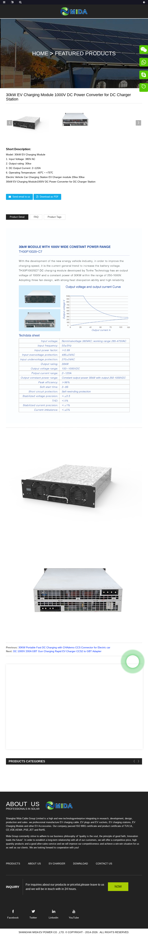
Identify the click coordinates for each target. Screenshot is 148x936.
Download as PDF (49, 196)
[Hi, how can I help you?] (143, 88)
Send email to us (21, 196)
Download (80, 863)
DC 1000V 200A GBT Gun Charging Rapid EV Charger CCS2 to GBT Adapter (57, 651)
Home (40, 53)
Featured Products (85, 53)
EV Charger (57, 863)
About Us (34, 863)
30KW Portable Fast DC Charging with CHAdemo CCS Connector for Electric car (64, 647)
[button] (138, 123)
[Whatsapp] (132, 661)
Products (13, 863)
